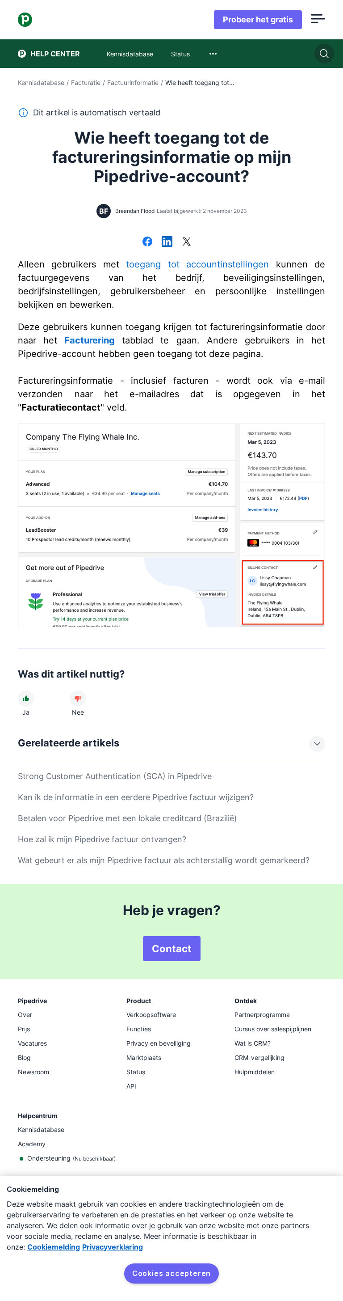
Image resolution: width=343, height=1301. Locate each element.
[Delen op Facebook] (147, 242)
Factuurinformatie (133, 82)
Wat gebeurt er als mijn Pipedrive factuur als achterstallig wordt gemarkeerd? (164, 860)
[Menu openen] (318, 20)
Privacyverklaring (112, 1246)
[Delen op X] (186, 242)
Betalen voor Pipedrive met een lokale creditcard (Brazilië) (127, 818)
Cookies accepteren (171, 1273)
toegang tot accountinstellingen (197, 264)
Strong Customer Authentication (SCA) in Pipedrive (115, 776)
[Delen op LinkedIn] (167, 242)
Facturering (89, 340)
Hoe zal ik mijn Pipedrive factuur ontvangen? (102, 839)
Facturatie (85, 82)
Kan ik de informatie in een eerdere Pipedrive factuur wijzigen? (136, 797)
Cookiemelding (53, 1246)
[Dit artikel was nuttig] (26, 699)
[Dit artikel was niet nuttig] (78, 699)
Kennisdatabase (41, 82)
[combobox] (213, 53)
